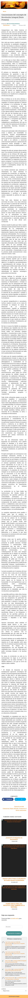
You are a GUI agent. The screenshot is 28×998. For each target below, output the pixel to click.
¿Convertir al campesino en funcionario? (14, 838)
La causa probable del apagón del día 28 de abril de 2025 (15, 961)
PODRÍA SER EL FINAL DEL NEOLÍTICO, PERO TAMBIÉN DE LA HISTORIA (14, 905)
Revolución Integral (13, 23)
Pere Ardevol (8, 969)
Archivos (3, 989)
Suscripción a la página (14, 933)
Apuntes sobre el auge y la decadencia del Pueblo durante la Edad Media (14, 879)
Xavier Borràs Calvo (10, 977)
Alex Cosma (8, 960)
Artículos (6, 25)
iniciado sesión (15, 918)
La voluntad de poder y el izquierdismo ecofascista (15, 978)
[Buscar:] (7, 11)
